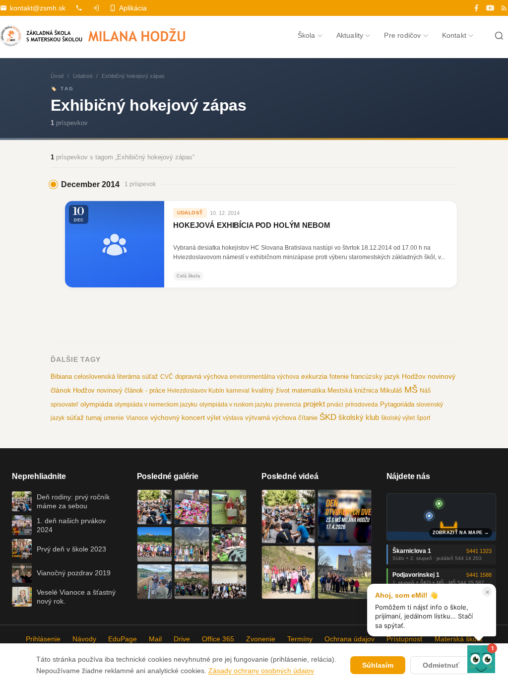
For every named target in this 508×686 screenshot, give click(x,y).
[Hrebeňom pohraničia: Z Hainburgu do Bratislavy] (345, 573)
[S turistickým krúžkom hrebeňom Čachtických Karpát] (288, 573)
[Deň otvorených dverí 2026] (345, 516)
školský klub (358, 417)
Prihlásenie (43, 639)
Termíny (300, 639)
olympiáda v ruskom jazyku (235, 404)
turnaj (94, 417)
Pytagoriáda (397, 404)
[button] (481, 659)
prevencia (287, 404)
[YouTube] (490, 8)
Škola (307, 35)
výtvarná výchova (270, 417)
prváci (335, 404)
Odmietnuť (441, 665)
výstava (233, 417)
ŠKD (327, 417)
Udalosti (82, 76)
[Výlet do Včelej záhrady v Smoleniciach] (154, 544)
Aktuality (350, 35)
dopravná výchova (201, 376)
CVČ (166, 376)
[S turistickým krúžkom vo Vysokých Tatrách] (191, 544)
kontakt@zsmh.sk (37, 7)
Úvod (57, 76)
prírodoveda (361, 404)
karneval (238, 390)
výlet (214, 417)
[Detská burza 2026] (191, 507)
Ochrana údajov (349, 639)
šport (423, 417)
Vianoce (137, 417)
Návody (84, 639)
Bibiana (61, 376)
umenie (114, 417)
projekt (314, 404)
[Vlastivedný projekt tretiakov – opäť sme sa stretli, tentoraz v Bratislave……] (229, 544)
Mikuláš (391, 390)
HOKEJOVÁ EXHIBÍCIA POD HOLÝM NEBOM (251, 225)
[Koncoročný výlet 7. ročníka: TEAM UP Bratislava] (229, 581)
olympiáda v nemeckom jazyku (156, 404)
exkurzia (314, 376)
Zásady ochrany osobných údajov (261, 671)
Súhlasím (377, 665)
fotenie (339, 376)
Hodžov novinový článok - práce (119, 390)
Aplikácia (133, 7)
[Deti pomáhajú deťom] (229, 507)
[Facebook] (476, 8)
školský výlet (398, 417)
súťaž (75, 417)
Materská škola (458, 639)
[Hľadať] (499, 36)
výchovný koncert (177, 417)
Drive (182, 639)
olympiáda (96, 404)
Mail (155, 639)
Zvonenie (260, 639)
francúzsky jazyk (375, 376)
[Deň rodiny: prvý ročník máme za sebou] (154, 507)
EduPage (122, 639)
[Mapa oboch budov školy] (441, 517)
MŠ (411, 390)
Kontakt (454, 35)
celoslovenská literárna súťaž (116, 376)
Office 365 (218, 639)
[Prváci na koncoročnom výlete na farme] (154, 581)
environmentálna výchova (264, 376)
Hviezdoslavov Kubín (195, 390)
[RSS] (504, 8)
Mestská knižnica (352, 390)
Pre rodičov (402, 35)
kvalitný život (271, 390)
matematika (308, 390)
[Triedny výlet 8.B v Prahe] (191, 581)
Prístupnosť (404, 639)
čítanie (308, 417)
